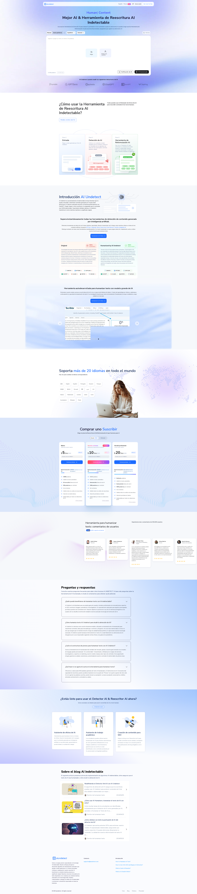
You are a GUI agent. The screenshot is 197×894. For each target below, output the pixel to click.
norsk (92, 394)
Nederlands (70, 394)
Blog (128, 891)
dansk (85, 394)
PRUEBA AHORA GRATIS (67, 120)
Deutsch (91, 384)
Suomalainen (63, 400)
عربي (87, 389)
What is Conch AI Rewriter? (123, 868)
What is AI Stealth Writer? (123, 871)
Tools (123, 891)
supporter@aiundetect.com (91, 861)
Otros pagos (78, 500)
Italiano (62, 394)
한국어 (68, 389)
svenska (79, 394)
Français (99, 384)
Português (83, 384)
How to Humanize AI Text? (123, 861)
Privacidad (141, 891)
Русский (76, 389)
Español (120, 4)
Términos (134, 891)
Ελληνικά (72, 400)
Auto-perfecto (57, 33)
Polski (79, 400)
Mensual (103, 438)
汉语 (61, 384)
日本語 (62, 389)
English (68, 384)
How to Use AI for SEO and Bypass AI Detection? (129, 865)
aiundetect (58, 891)
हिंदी (82, 389)
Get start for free (148, 4)
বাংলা (93, 389)
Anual (94, 438)
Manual (49, 33)
